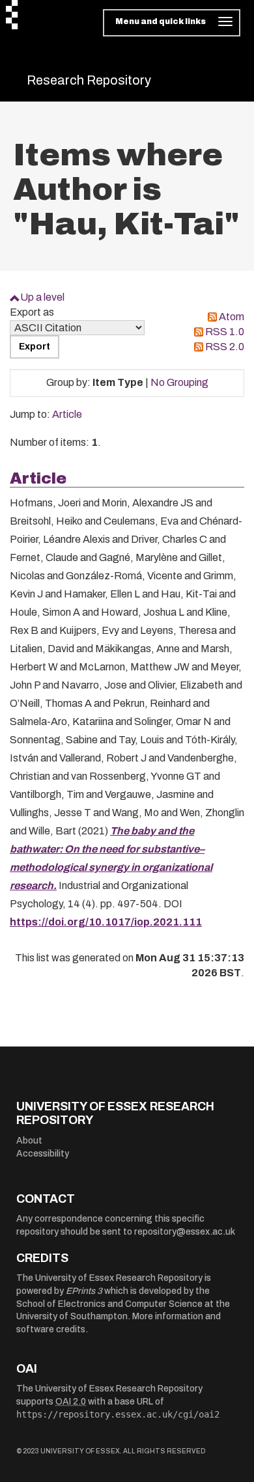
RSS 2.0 (224, 346)
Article (67, 414)
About (29, 1141)
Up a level (42, 297)
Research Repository (89, 80)
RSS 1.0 (224, 331)
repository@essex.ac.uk (184, 1232)
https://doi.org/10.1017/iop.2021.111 (106, 921)
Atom (231, 316)
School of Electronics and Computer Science (109, 1304)
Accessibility (42, 1154)
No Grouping (179, 382)
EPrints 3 (84, 1291)
